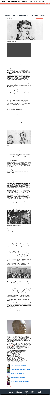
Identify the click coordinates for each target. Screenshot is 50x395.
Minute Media (23, 394)
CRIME (10, 386)
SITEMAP (26, 392)
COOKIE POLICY (39, 391)
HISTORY (40, 1)
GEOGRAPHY (35, 1)
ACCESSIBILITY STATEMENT (19, 392)
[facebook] (42, 3)
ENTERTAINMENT (30, 1)
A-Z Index (32, 392)
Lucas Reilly (7, 17)
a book (17, 311)
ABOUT (10, 391)
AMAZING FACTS (24, 1)
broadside (21, 318)
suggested (8, 66)
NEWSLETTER (20, 1)
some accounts (10, 111)
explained (27, 191)
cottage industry (26, 316)
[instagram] (45, 3)
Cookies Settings (39, 392)
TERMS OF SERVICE (11, 392)
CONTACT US (17, 391)
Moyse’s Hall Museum (10, 345)
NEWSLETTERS (26, 391)
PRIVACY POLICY (32, 391)
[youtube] (48, 3)
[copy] (11, 18)
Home (7, 386)
